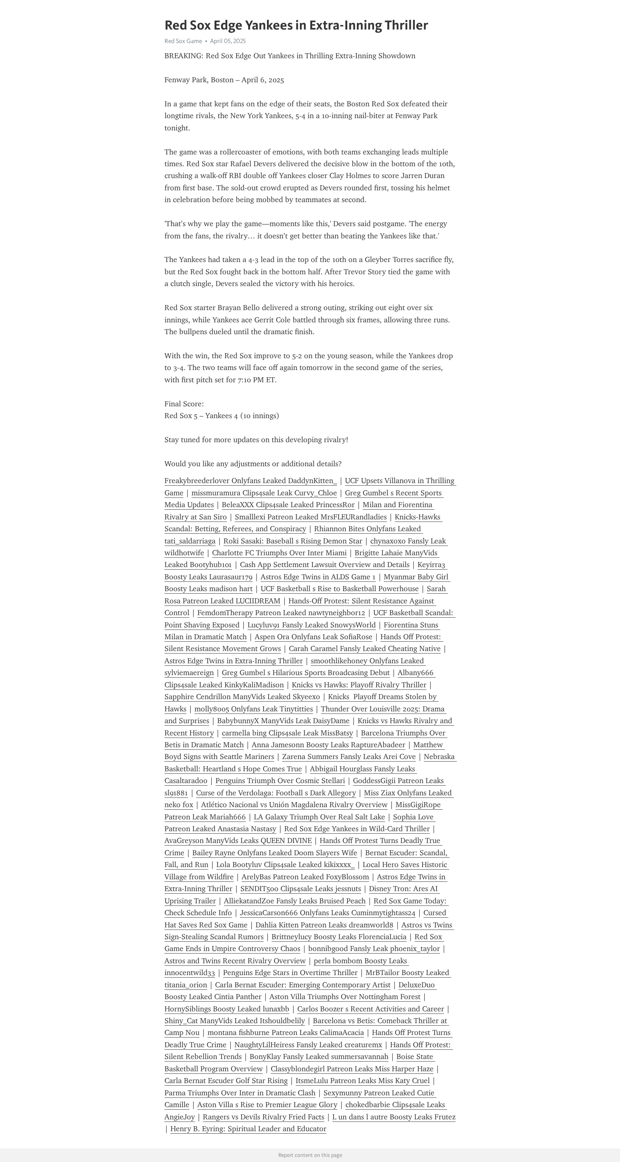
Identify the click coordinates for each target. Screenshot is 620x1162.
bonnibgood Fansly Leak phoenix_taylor (374, 948)
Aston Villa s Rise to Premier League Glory (267, 1104)
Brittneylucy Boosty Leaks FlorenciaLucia (339, 936)
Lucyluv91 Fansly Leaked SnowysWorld (312, 625)
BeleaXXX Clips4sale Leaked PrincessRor (288, 504)
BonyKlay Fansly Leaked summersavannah (319, 1056)
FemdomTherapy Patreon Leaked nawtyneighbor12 (281, 612)
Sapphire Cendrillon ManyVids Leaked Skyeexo (242, 696)
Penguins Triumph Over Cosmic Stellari (280, 780)
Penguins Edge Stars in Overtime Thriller (290, 972)
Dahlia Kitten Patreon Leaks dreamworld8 (325, 925)
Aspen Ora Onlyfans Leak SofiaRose (313, 636)
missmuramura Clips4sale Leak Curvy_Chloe (264, 492)
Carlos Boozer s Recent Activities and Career (370, 1008)
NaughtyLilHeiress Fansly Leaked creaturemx (308, 1044)
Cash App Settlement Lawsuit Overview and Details (325, 564)
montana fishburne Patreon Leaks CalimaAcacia (286, 1032)
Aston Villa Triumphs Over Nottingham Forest (345, 996)
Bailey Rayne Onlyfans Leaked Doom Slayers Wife (274, 852)
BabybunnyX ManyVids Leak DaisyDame (283, 720)
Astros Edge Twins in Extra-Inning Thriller (233, 660)
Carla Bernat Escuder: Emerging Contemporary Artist (303, 984)
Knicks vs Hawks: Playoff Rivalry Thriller (359, 684)
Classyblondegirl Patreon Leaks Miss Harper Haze (352, 1068)
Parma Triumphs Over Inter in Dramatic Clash (239, 1092)
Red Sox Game (183, 41)
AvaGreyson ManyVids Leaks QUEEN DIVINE (238, 840)
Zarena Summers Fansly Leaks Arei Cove (349, 756)
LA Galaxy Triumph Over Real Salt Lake (319, 817)
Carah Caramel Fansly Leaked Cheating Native (365, 648)
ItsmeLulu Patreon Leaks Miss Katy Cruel (363, 1080)
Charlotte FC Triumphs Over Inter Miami (279, 552)
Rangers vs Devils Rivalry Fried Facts (263, 1116)
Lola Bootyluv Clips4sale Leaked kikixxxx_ (285, 864)
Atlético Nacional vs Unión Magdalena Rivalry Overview (294, 804)
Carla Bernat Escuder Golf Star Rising (226, 1080)
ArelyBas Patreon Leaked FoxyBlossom (305, 876)
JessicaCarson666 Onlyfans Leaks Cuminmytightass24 (327, 912)
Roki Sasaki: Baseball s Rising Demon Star (293, 541)
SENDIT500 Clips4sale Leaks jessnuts (300, 888)
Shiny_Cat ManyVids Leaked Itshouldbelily (234, 1020)
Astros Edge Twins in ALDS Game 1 (318, 576)
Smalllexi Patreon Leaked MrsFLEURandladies (311, 517)
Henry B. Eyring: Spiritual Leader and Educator (248, 1128)
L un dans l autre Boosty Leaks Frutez (394, 1116)
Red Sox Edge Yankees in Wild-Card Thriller (357, 828)
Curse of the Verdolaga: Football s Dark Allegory (276, 792)
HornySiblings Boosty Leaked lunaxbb (226, 1008)
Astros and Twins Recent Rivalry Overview (235, 960)
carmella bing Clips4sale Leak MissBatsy (287, 733)
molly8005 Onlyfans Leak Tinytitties (253, 708)
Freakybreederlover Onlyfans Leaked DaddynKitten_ (250, 480)
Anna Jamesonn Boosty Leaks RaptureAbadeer (328, 744)
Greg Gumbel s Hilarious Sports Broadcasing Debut (306, 672)
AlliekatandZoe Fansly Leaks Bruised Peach (295, 900)
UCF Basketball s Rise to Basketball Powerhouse (340, 588)
